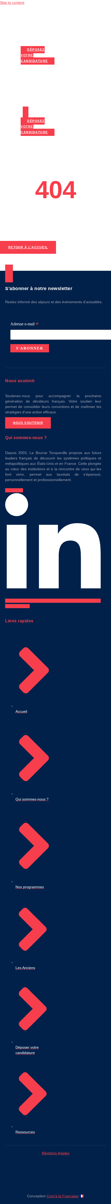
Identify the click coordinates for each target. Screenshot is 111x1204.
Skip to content (12, 3)
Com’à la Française (62, 1196)
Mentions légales (55, 1153)
